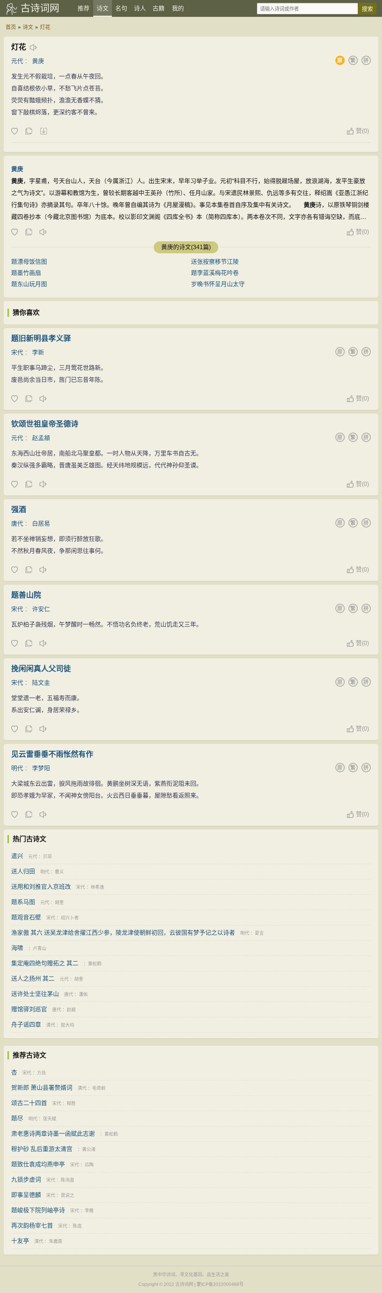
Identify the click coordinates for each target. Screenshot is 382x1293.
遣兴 (17, 856)
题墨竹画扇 (26, 273)
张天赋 (49, 1119)
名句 (121, 8)
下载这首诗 (43, 131)
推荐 (84, 8)
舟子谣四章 (26, 1024)
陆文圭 (41, 683)
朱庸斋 (55, 1241)
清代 (50, 1025)
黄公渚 (89, 1149)
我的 (178, 8)
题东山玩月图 (29, 284)
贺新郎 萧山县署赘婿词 (41, 1088)
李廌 (89, 1210)
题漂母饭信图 (29, 262)
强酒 (18, 509)
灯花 (45, 27)
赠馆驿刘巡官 (29, 1009)
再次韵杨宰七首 (32, 1225)
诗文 (103, 8)
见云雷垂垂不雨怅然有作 (52, 754)
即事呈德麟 (26, 1195)
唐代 (17, 523)
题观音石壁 (26, 917)
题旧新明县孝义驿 (41, 338)
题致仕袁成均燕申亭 (38, 1164)
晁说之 (67, 1195)
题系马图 (23, 902)
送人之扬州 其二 (32, 978)
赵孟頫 (41, 438)
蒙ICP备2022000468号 (220, 1284)
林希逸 (97, 887)
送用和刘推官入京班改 (41, 887)
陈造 (77, 1226)
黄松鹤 (94, 963)
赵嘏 (71, 1009)
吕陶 (89, 1164)
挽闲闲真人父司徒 (41, 669)
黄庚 (38, 61)
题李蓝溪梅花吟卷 (215, 273)
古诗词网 (40, 8)
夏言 (259, 933)
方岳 (41, 1073)
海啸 (17, 948)
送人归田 (23, 871)
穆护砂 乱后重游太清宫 (41, 1149)
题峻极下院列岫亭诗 (38, 1210)
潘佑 (83, 994)
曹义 (59, 872)
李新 (38, 352)
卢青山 (39, 948)
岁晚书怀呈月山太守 (218, 284)
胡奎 (59, 902)
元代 (17, 61)
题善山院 (26, 595)
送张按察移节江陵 (215, 262)
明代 (17, 768)
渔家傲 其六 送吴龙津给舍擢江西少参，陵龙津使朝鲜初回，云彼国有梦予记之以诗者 (123, 932)
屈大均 (67, 1025)
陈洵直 (67, 1180)
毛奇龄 (99, 1088)
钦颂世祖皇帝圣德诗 (44, 424)
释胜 (71, 1103)
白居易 (41, 523)
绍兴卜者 (70, 918)
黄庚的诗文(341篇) (186, 247)
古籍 (159, 8)
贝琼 (47, 856)
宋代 (17, 352)
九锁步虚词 (26, 1179)
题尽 (17, 1118)
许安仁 (41, 609)
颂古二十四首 (29, 1103)
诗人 (140, 8)
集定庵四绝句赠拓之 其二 (44, 963)
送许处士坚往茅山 (35, 994)
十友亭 (20, 1241)
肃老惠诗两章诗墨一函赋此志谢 (53, 1133)
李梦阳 (41, 768)
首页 (11, 27)
